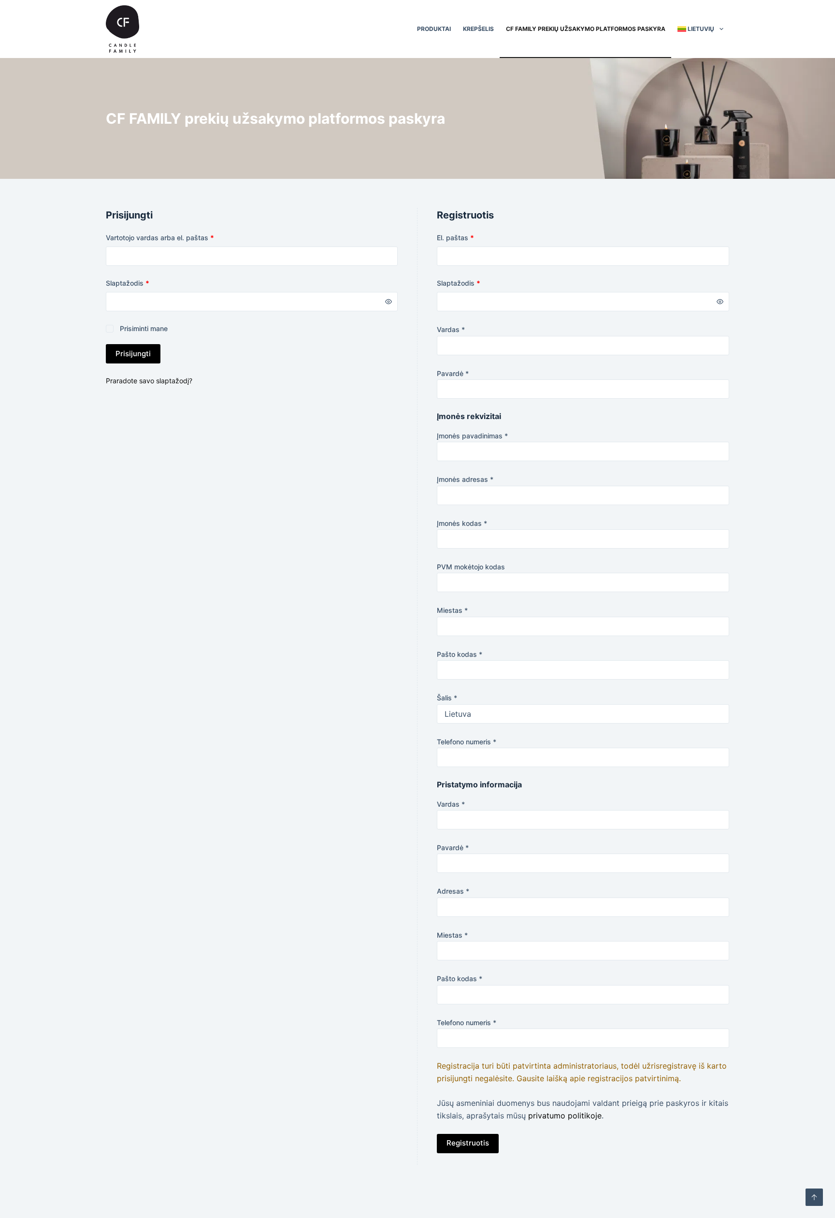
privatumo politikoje (565, 1115)
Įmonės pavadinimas (472, 436)
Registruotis (467, 1142)
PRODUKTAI (434, 28)
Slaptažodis (145, 282)
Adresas (453, 891)
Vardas (451, 329)
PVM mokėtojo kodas (471, 567)
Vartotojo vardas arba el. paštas (177, 237)
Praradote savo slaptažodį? (149, 381)
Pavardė (453, 373)
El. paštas (472, 237)
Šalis (447, 698)
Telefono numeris (466, 742)
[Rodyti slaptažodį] (388, 301)
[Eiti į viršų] (814, 1197)
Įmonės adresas (465, 479)
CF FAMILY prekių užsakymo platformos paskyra (585, 28)
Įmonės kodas (462, 523)
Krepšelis (478, 28)
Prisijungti (133, 353)
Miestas (452, 610)
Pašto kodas (459, 654)
